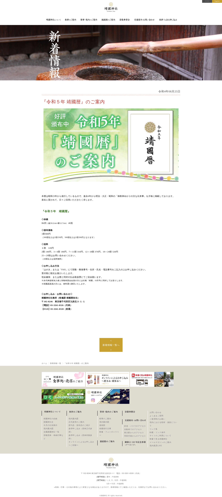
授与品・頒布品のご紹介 (79, 425)
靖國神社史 (48, 422)
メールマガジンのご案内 (160, 442)
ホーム (44, 363)
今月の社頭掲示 (50, 425)
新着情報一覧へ (111, 345)
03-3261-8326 (128, 473)
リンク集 (153, 429)
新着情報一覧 (55, 363)
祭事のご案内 (105, 418)
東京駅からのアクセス (134, 432)
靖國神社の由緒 (50, 418)
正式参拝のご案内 (76, 422)
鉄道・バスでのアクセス (135, 426)
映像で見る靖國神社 (158, 438)
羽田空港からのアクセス (135, 436)
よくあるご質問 (156, 415)
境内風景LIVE (156, 445)
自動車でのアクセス (133, 429)
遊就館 (102, 425)
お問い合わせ (155, 412)
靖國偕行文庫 (105, 428)
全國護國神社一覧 (51, 431)
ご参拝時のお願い (157, 419)
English (217, 1)
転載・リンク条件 (157, 432)
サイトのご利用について (160, 435)
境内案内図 (48, 428)
